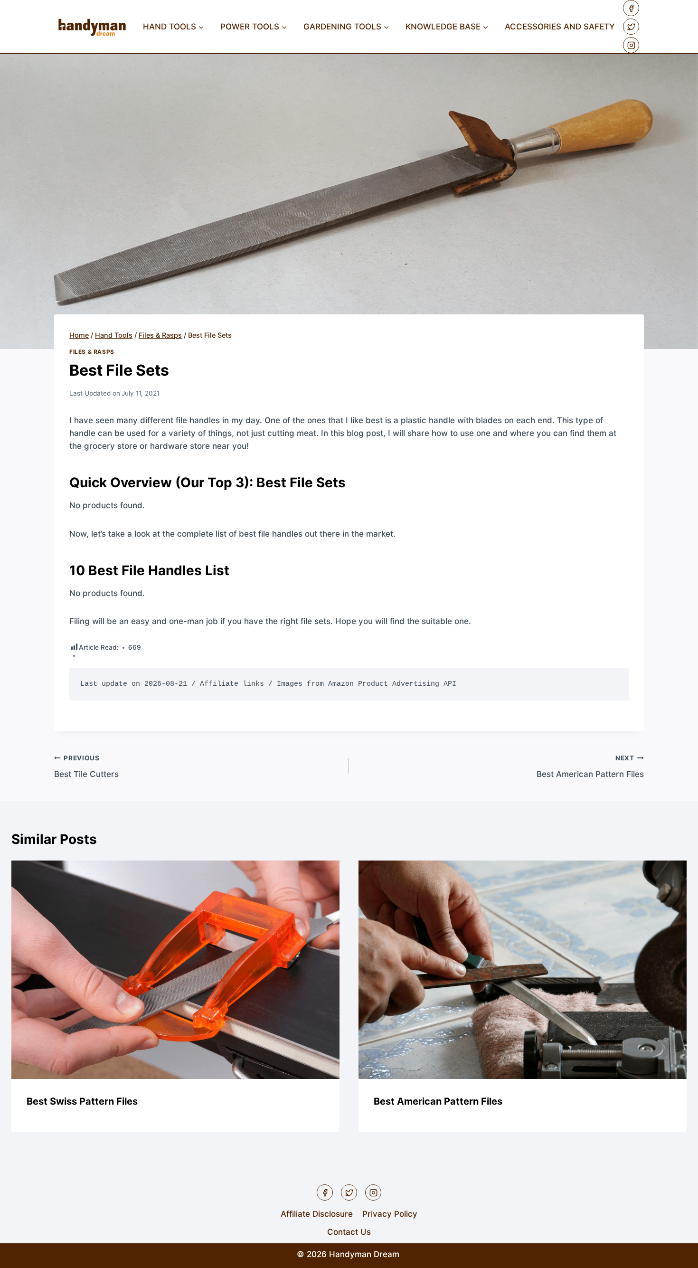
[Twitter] (631, 27)
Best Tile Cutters (86, 766)
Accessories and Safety (560, 26)
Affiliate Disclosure (317, 1214)
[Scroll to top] (674, 1253)
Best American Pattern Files (590, 766)
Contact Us (349, 1232)
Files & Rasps (91, 351)
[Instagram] (631, 45)
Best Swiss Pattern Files (82, 1101)
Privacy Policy (389, 1214)
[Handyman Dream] (92, 27)
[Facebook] (631, 8)
